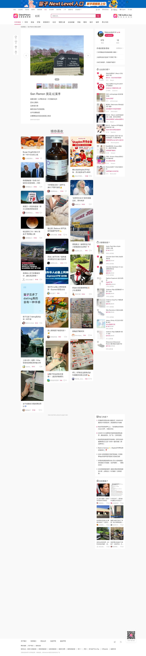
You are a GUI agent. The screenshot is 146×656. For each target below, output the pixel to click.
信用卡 (33, 9)
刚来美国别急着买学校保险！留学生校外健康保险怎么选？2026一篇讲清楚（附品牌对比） (110, 441)
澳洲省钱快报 (71, 649)
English (123, 9)
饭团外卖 (70, 9)
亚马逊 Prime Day (94, 649)
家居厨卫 (46, 22)
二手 (64, 9)
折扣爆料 (51, 9)
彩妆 (32, 22)
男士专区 (105, 22)
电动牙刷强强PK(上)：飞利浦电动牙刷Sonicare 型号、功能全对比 (110, 428)
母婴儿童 (62, 22)
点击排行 (20, 9)
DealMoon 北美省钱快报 (21, 15)
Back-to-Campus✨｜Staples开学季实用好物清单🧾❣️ (110, 449)
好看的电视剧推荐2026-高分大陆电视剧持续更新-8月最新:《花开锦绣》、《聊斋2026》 (110, 462)
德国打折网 (62, 649)
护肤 (38, 22)
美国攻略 (39, 9)
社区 (45, 9)
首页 (14, 9)
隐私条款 (38, 645)
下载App (115, 9)
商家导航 (58, 9)
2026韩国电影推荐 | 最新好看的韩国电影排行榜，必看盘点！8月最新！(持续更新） (110, 471)
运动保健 (71, 22)
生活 (54, 22)
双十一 (80, 649)
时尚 (26, 22)
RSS (120, 641)
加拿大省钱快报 (31, 649)
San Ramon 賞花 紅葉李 (34, 27)
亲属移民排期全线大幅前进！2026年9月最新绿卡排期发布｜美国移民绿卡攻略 (110, 421)
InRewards (105, 649)
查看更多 (119, 48)
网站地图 (23, 645)
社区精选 (17, 22)
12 (118, 40)
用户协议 (30, 645)
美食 (79, 22)
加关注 (109, 35)
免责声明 (53, 641)
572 (102, 40)
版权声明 (63, 641)
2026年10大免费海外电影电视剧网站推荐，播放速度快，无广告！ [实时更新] (110, 434)
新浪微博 (114, 641)
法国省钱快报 (52, 649)
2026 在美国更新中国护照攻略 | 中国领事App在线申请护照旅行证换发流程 (110, 455)
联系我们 (106, 9)
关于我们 (23, 641)
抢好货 (27, 9)
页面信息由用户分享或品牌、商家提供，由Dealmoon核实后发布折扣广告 (40, 652)
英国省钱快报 (42, 649)
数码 (85, 22)
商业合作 (43, 641)
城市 (97, 22)
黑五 (85, 649)
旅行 (91, 22)
